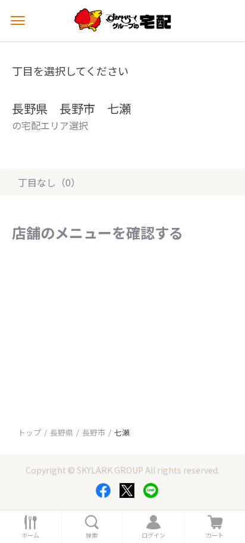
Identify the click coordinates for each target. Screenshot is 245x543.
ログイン (153, 535)
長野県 (61, 432)
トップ (29, 432)
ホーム (30, 535)
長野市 (93, 432)
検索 (92, 535)
